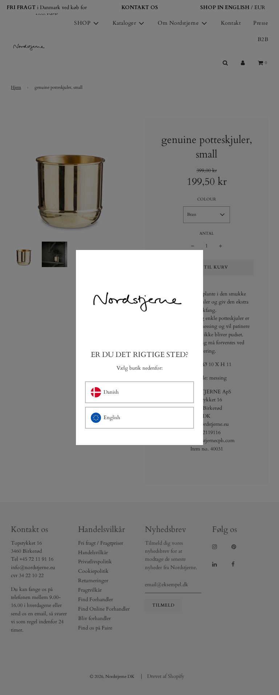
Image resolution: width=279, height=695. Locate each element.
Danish (111, 392)
